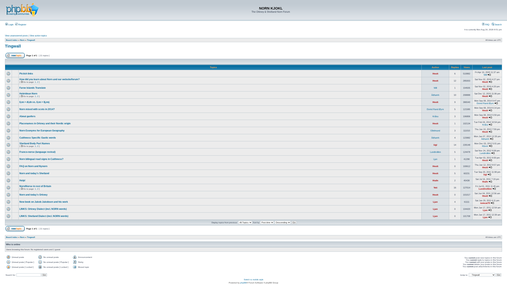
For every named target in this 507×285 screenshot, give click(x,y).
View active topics (38, 35)
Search (498, 24)
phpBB (243, 283)
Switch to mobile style (253, 279)
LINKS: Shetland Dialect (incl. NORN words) (43, 216)
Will (485, 75)
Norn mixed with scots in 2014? (37, 109)
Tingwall (31, 40)
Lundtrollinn (435, 152)
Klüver (485, 146)
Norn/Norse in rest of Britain (35, 186)
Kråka (435, 116)
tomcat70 (485, 203)
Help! (22, 180)
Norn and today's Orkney (33, 194)
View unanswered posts (16, 35)
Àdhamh (435, 95)
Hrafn (435, 180)
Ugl (435, 145)
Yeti (435, 187)
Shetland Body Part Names (34, 143)
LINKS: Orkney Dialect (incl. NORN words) (43, 209)
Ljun (435, 159)
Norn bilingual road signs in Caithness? (41, 159)
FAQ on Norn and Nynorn (33, 166)
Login (10, 24)
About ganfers (27, 116)
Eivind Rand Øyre (485, 103)
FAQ (486, 24)
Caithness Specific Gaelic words (37, 137)
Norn (22, 40)
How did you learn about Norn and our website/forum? (49, 79)
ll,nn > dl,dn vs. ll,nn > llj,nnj (34, 102)
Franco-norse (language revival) (37, 152)
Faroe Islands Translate (32, 87)
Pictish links (26, 73)
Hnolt (435, 73)
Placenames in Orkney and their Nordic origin (45, 123)
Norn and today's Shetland (34, 173)
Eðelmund (435, 130)
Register (22, 24)
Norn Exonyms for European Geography (42, 130)
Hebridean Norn (28, 93)
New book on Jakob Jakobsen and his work (43, 201)
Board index (12, 40)
